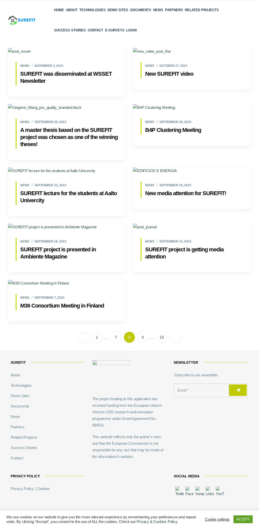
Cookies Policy (165, 522)
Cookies (43, 488)
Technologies (92, 10)
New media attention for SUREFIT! (185, 193)
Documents (140, 10)
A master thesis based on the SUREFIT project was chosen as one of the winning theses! (69, 137)
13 (162, 337)
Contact (95, 30)
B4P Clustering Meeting (173, 130)
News (158, 10)
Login (131, 30)
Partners (174, 10)
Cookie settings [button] (217, 519)
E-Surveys (114, 30)
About (71, 10)
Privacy (143, 522)
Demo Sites (117, 10)
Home (59, 10)
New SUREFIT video (169, 74)
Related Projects (202, 10)
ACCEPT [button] (243, 519)
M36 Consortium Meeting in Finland (62, 305)
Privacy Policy (22, 488)
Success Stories (70, 30)
